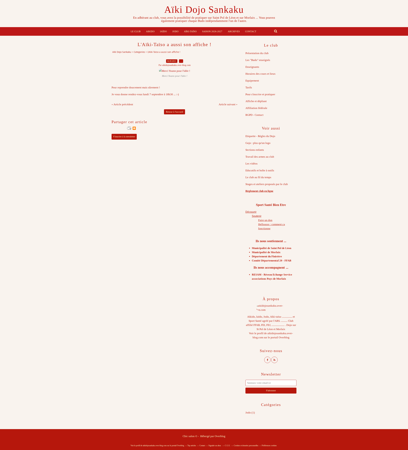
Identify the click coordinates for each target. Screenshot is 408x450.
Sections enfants (254, 149)
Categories (139, 51)
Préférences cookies (269, 445)
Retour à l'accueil (174, 112)
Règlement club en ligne (259, 191)
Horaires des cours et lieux (260, 73)
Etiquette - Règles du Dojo (260, 136)
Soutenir (256, 216)
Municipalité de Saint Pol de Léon (271, 248)
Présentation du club (257, 53)
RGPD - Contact (254, 114)
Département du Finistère (267, 256)
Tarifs (248, 87)
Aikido (150, 31)
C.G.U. (227, 445)
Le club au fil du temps (258, 177)
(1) (250, 412)
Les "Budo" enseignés (257, 60)
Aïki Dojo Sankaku (204, 9)
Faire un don (265, 220)
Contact (250, 31)
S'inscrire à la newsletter (124, 136)
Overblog (220, 436)
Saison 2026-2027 (212, 31)
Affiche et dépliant (256, 101)
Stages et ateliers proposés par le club (266, 184)
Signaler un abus (215, 445)
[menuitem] (135, 31)
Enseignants (252, 66)
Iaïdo (163, 31)
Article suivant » (228, 104)
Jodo (175, 31)
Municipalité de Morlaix (266, 252)
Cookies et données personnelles (246, 445)
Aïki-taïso (190, 31)
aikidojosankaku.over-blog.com (155, 445)
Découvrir (250, 212)
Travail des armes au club (259, 156)
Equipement (252, 80)
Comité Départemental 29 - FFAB (271, 260)
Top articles (191, 445)
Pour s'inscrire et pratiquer (260, 94)
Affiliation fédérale (256, 108)
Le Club (136, 31)
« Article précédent (122, 104)
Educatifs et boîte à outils (259, 170)
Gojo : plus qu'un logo (257, 143)
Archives (234, 31)
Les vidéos (251, 163)
